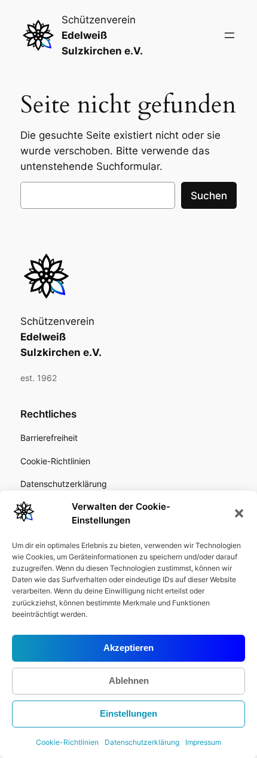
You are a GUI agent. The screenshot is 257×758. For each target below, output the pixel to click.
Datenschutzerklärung (142, 742)
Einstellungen (128, 713)
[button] (239, 513)
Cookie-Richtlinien (67, 742)
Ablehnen (129, 680)
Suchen (209, 196)
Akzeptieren (128, 648)
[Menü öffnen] (229, 35)
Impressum (203, 742)
